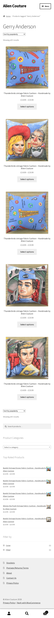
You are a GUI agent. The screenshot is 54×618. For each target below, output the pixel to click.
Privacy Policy (12, 583)
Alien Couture (14, 5)
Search (27, 613)
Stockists (10, 562)
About (9, 573)
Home (8, 16)
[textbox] (27, 447)
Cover (8, 545)
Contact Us (11, 578)
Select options (27, 106)
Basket (41, 611)
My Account (9, 613)
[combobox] (27, 447)
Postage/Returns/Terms (17, 568)
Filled (8, 550)
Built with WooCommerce (28, 602)
